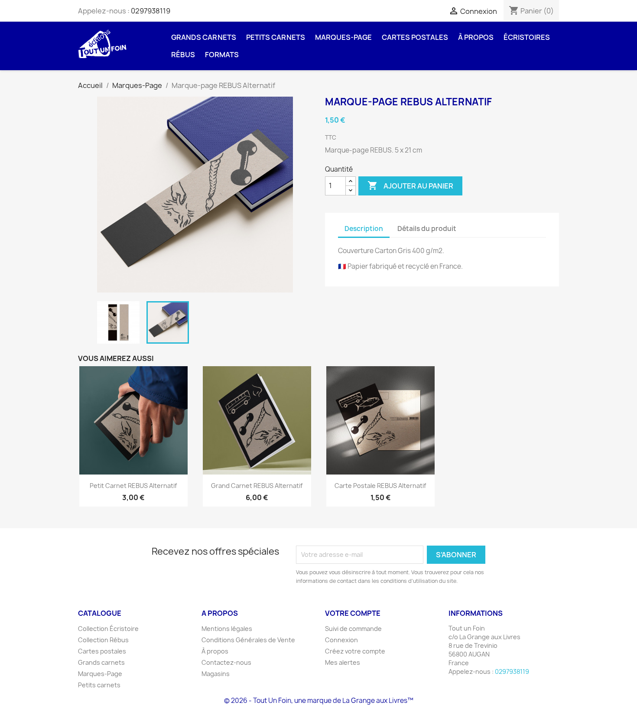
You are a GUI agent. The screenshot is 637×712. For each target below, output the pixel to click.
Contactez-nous (226, 662)
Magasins (216, 674)
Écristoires (527, 37)
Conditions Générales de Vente (248, 640)
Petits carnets (275, 37)
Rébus (183, 54)
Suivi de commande (353, 628)
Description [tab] (363, 228)
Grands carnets (203, 37)
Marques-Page (343, 37)
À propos (476, 37)
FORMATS (222, 54)
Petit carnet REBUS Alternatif (133, 485)
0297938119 (150, 11)
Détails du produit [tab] (426, 228)
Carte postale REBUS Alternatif (380, 485)
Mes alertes (342, 662)
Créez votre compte (355, 651)
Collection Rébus (103, 640)
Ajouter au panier (410, 185)
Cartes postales (415, 37)
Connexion (341, 640)
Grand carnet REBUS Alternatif (256, 485)
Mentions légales (227, 628)
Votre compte (352, 613)
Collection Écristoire (108, 628)
